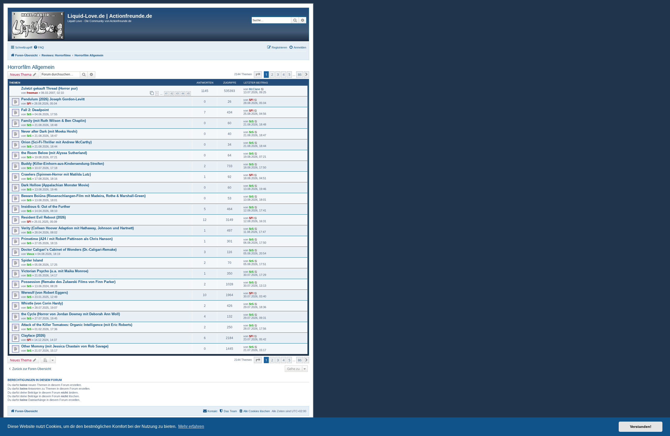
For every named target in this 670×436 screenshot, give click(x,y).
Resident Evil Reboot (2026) (43, 217)
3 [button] (278, 74)
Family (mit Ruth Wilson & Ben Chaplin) (53, 121)
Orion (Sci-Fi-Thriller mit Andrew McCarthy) (56, 142)
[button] (258, 74)
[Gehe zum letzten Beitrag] (262, 89)
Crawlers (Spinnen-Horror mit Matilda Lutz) (56, 174)
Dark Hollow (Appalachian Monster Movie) (55, 185)
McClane (254, 89)
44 (183, 93)
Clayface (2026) (33, 335)
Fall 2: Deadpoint (35, 110)
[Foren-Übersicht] (38, 24)
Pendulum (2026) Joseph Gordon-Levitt (53, 99)
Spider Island (32, 260)
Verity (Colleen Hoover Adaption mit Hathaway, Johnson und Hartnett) (77, 228)
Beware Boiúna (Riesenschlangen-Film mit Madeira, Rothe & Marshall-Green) (83, 196)
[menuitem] (39, 47)
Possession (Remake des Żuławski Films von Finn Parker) (68, 282)
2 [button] (272, 74)
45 (188, 93)
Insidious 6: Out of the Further (45, 207)
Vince (30, 253)
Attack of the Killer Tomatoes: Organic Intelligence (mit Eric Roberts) (76, 325)
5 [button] (289, 74)
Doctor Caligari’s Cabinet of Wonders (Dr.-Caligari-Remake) (68, 250)
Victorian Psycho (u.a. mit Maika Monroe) (54, 271)
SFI (29, 103)
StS (29, 114)
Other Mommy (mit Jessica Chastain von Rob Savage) (64, 346)
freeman (32, 92)
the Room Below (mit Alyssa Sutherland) (54, 153)
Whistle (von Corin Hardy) (42, 303)
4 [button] (283, 74)
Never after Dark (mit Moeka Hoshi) (49, 131)
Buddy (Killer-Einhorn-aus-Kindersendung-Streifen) (62, 164)
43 (177, 93)
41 (166, 93)
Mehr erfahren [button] (191, 426)
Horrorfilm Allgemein (31, 67)
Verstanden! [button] (640, 426)
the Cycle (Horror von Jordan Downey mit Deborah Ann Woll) (70, 314)
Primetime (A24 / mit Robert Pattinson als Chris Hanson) (67, 239)
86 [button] (300, 74)
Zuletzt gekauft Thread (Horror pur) (49, 88)
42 (172, 93)
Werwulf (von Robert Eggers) (44, 293)
